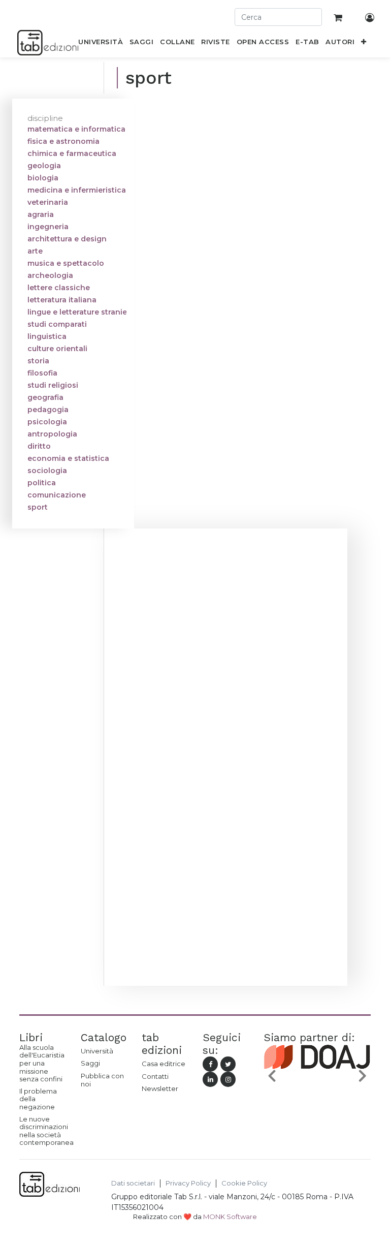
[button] (364, 43)
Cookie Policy (244, 1183)
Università (97, 1051)
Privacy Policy (188, 1183)
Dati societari (133, 1183)
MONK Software (230, 1216)
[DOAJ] (317, 1077)
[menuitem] (100, 43)
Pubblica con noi (102, 1080)
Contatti (155, 1076)
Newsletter (160, 1088)
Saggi (90, 1063)
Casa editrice (163, 1064)
